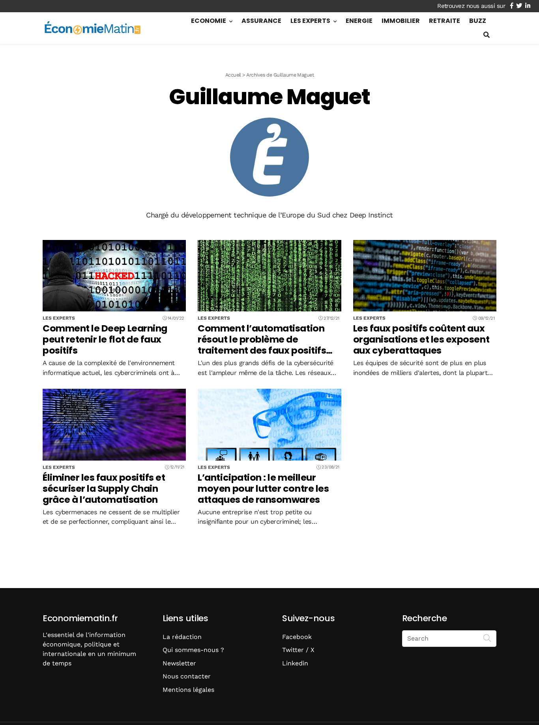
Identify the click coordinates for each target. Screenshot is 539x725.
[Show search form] (486, 35)
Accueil (233, 75)
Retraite (444, 20)
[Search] (487, 637)
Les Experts (310, 20)
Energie (359, 20)
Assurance (261, 20)
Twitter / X (298, 650)
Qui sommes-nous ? (193, 650)
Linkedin (295, 663)
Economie (208, 20)
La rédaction (182, 637)
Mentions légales (188, 689)
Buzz (477, 20)
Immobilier (401, 20)
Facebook (297, 637)
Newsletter (179, 663)
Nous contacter (187, 676)
